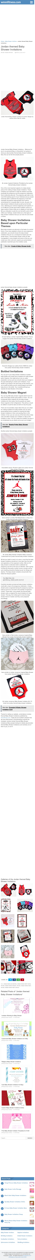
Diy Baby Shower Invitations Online (14, 1202)
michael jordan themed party (24, 985)
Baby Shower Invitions (7, 52)
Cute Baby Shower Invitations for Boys (12, 1085)
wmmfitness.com (11, 2)
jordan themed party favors (24, 984)
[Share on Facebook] (14, 979)
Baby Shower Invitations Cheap (13, 1214)
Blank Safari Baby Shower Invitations (15, 1195)
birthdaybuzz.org (13, 1257)
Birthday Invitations (6, 1236)
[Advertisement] (17, 23)
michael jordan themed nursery (8, 985)
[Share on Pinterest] (22, 979)
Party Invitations (22, 1239)
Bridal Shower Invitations (25, 1236)
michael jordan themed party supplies (10, 987)
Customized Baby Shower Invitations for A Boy (15, 1038)
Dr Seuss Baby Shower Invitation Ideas (15, 1208)
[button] (31, 2)
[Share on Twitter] (10, 979)
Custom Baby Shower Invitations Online (13, 1108)
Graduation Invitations (7, 1239)
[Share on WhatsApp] (18, 979)
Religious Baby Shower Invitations (11, 1061)
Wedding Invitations (23, 1242)
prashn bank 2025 (22, 1257)
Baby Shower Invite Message (12, 1189)
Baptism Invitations (23, 1232)
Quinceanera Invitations (8, 1242)
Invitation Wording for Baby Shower (12, 1015)
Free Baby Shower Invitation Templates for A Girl (15, 1131)
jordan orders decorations (10, 984)
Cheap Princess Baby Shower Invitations (16, 1183)
